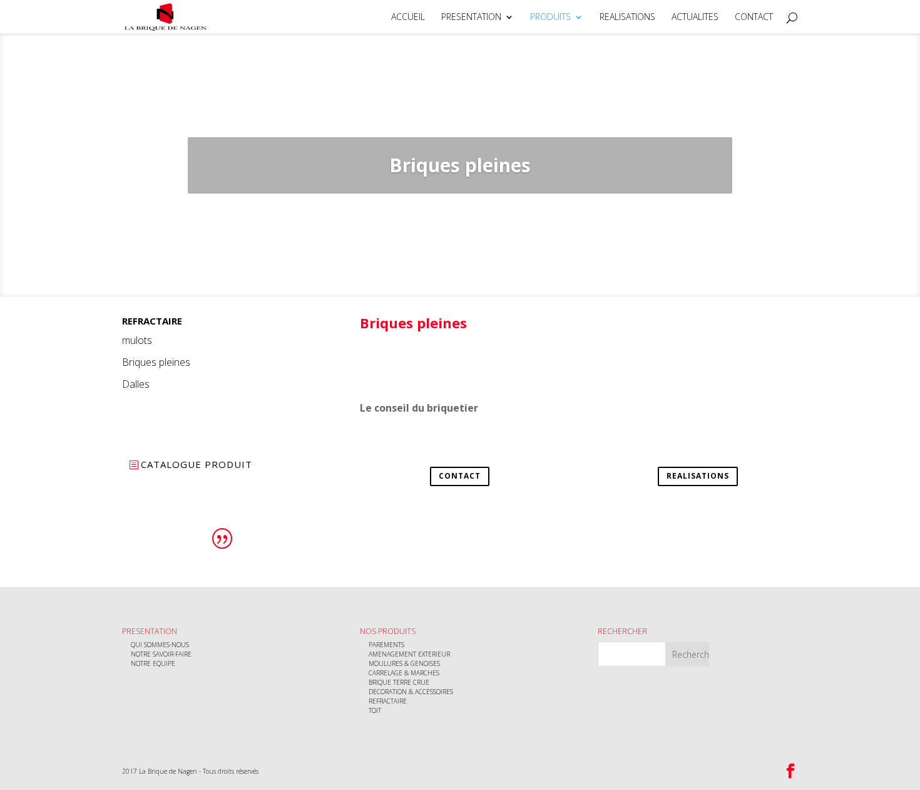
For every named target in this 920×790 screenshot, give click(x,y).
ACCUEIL (408, 18)
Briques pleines (156, 362)
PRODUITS (550, 18)
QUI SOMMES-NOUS (160, 644)
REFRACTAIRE (388, 701)
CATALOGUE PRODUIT (196, 464)
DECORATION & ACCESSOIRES (411, 691)
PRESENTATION (471, 18)
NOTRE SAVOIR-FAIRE (161, 654)
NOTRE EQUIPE (153, 663)
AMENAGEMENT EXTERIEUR (409, 654)
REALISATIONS (627, 18)
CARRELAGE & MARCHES (404, 672)
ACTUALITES (695, 18)
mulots (137, 340)
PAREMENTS (386, 644)
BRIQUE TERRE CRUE (399, 682)
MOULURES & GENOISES (404, 663)
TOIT (375, 710)
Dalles (136, 384)
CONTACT (754, 18)
